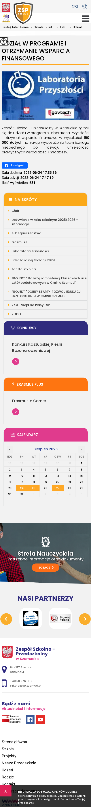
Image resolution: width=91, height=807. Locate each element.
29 (81, 488)
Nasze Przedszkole (19, 763)
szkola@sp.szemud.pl (76, 6)
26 (45, 488)
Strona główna (14, 742)
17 (22, 482)
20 (57, 482)
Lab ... (62, 27)
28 (69, 488)
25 (33, 488)
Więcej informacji (15, 361)
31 (22, 494)
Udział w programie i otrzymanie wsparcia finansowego (36, 51)
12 (45, 476)
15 (81, 476)
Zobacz (44, 567)
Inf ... (50, 27)
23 (9, 488)
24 (22, 488)
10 (22, 476)
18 (33, 482)
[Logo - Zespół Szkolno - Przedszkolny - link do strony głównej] (17, 13)
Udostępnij (17, 165)
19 (45, 482)
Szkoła (37, 27)
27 (57, 488)
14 (69, 476)
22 (81, 482)
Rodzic (8, 777)
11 (34, 476)
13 (58, 476)
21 (69, 482)
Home (24, 27)
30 (9, 494)
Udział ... (77, 27)
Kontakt (8, 784)
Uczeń (7, 770)
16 (10, 482)
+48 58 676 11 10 (84, 6)
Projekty (9, 756)
